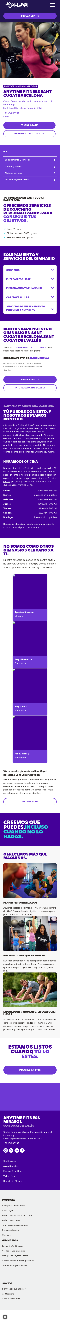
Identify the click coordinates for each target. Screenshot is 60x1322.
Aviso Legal (7, 1211)
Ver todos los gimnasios (13, 1251)
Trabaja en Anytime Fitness (14, 1266)
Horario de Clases (12, 1181)
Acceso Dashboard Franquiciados (18, 1261)
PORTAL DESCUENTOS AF (14, 1289)
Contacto (6, 1235)
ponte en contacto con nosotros (30, 347)
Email (6, 116)
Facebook (54, 1275)
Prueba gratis (29, 125)
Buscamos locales (10, 1230)
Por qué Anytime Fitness (17, 180)
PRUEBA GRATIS (30, 16)
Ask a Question (10, 1166)
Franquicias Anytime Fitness (15, 1256)
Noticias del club (13, 173)
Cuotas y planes (13, 167)
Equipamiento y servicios (17, 160)
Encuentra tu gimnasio (13, 1246)
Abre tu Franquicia (11, 1299)
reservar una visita (22, 485)
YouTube (17, 1275)
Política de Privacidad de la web (17, 1215)
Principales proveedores (13, 1206)
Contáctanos (9, 1161)
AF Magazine (8, 1294)
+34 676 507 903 (11, 113)
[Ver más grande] (30, 50)
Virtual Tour (30, 802)
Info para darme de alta (29, 134)
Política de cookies (11, 1220)
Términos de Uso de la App (15, 1225)
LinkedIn (5, 1275)
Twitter (41, 1275)
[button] (5, 1317)
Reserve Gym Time (12, 1171)
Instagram (29, 1275)
